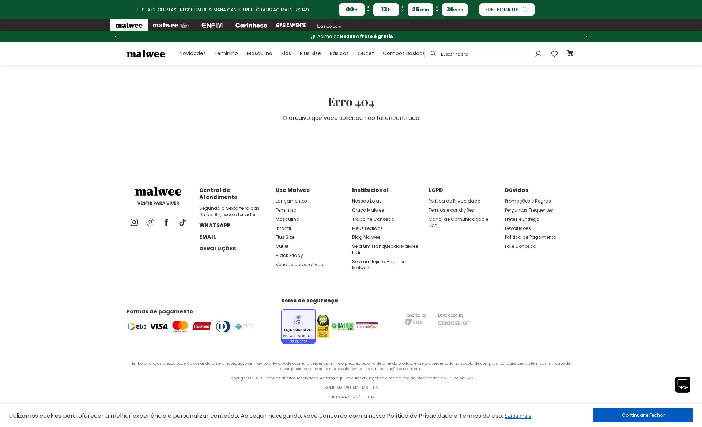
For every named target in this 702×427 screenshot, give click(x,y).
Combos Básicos (404, 53)
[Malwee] (129, 25)
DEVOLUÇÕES (217, 248)
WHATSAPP (214, 225)
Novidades (193, 53)
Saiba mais (518, 415)
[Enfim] (212, 25)
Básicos (339, 53)
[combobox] (475, 53)
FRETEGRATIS (501, 9)
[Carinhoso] (251, 25)
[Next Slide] (585, 36)
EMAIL (207, 237)
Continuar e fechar (643, 415)
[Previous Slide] (117, 36)
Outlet (366, 53)
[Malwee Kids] (170, 25)
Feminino (226, 53)
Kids (286, 53)
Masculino (259, 53)
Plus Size (310, 53)
